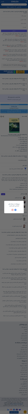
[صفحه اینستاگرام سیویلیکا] (13, 210)
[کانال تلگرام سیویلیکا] (15, 210)
